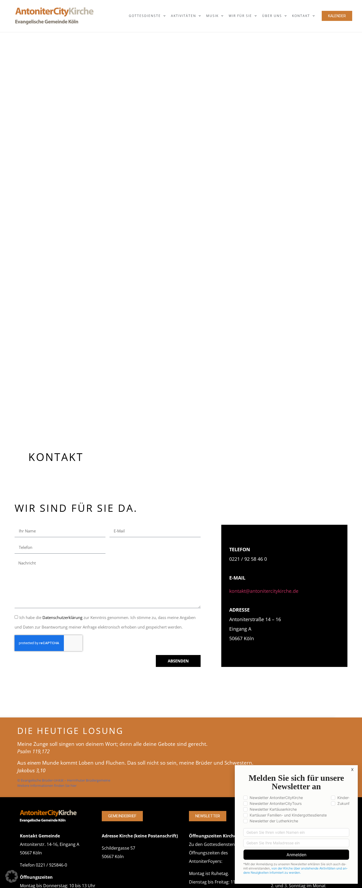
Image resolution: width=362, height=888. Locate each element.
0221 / (236, 559)
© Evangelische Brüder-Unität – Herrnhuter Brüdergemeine (63, 780)
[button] (11, 876)
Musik (212, 16)
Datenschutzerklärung (62, 617)
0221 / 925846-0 (51, 865)
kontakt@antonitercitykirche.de (263, 591)
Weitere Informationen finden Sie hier (47, 785)
